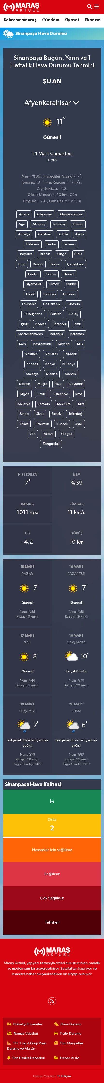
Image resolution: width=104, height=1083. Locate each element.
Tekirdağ (75, 414)
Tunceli (62, 424)
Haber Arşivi (69, 1058)
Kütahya (68, 364)
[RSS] (52, 1001)
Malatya (32, 374)
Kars (22, 344)
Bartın (51, 244)
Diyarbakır (33, 284)
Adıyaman (44, 214)
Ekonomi (93, 20)
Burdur (38, 264)
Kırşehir (71, 354)
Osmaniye (60, 394)
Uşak (78, 424)
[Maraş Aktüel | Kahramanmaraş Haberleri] (21, 7)
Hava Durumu (71, 1024)
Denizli (69, 274)
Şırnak (56, 414)
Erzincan (49, 294)
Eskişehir (29, 304)
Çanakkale (75, 264)
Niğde (25, 394)
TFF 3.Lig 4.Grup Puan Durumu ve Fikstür (27, 1045)
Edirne (71, 284)
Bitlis (78, 254)
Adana (24, 214)
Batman (70, 244)
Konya (50, 364)
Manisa (52, 374)
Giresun (73, 304)
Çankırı (33, 274)
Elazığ (30, 294)
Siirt (81, 404)
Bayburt (26, 254)
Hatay (73, 314)
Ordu (41, 394)
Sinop (24, 414)
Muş (58, 384)
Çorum (51, 274)
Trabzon (42, 424)
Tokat (24, 424)
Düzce (54, 284)
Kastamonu (42, 344)
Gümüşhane (33, 314)
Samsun (44, 404)
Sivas (40, 414)
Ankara (77, 224)
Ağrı (22, 224)
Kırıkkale (31, 354)
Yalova (48, 434)
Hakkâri (55, 314)
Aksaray (39, 224)
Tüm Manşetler (71, 1043)
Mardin (70, 374)
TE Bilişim (64, 1076)
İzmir (77, 324)
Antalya (24, 234)
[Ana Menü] (96, 7)
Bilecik (45, 254)
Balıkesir (32, 244)
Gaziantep (51, 304)
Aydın (79, 234)
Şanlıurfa (64, 404)
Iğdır (24, 324)
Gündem (50, 20)
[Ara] (89, 7)
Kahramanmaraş (20, 20)
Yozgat (66, 434)
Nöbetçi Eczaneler (27, 1024)
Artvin (63, 234)
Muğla (42, 384)
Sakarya (24, 404)
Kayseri (64, 344)
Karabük (56, 334)
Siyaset (72, 20)
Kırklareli (51, 354)
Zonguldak (50, 444)
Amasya (58, 224)
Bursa (55, 264)
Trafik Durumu (70, 1033)
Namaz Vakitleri (26, 1033)
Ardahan (44, 234)
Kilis (80, 344)
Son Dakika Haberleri (28, 1058)
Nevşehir (76, 384)
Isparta (40, 324)
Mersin (24, 384)
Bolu (21, 264)
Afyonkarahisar (71, 214)
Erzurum (69, 294)
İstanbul (60, 324)
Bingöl (62, 254)
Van (33, 434)
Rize (78, 394)
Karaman (77, 334)
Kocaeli (32, 364)
